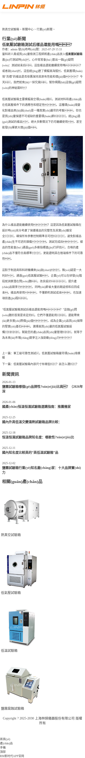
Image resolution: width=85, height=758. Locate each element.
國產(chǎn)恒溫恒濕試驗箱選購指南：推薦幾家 (36, 406)
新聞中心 (28, 29)
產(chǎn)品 (6, 743)
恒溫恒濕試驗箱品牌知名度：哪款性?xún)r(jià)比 (38, 437)
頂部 (3, 752)
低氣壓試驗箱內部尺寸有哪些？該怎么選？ (46, 364)
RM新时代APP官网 (12, 756)
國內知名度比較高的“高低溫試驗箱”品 (30, 452)
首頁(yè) (5, 739)
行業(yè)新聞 (44, 29)
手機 (3, 747)
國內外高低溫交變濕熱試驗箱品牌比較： (32, 422)
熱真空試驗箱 (10, 29)
